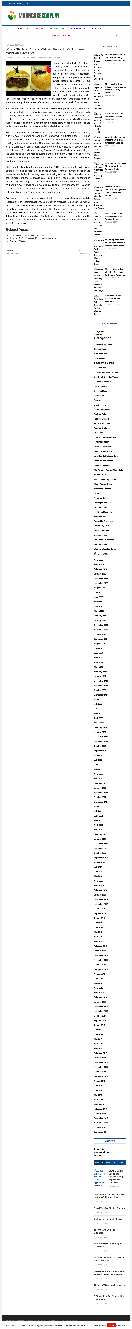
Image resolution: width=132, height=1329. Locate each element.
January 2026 (100, 573)
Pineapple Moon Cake (104, 502)
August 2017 (99, 1025)
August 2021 (99, 806)
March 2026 (99, 564)
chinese (26, 58)
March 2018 (99, 992)
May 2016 (98, 1094)
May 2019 (98, 932)
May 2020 (98, 876)
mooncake (52, 58)
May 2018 (98, 983)
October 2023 (100, 690)
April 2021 (98, 825)
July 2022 (98, 759)
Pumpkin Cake (100, 507)
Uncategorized (100, 535)
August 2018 (99, 973)
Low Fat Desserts (102, 465)
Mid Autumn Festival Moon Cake (108, 470)
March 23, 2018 (13, 58)
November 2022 (101, 741)
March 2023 (99, 722)
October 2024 (100, 634)
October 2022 (100, 746)
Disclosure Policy (102, 1151)
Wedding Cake (100, 544)
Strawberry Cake (101, 525)
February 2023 (100, 727)
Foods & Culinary (102, 428)
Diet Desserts (100, 404)
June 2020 (98, 871)
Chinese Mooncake (102, 381)
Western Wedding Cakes (105, 549)
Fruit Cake (98, 432)
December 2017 (101, 1006)
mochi (46, 58)
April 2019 (98, 936)
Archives (98, 334)
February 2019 (100, 946)
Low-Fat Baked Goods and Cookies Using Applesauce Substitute (115, 1177)
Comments (110, 1162)
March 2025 (99, 611)
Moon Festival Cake (103, 483)
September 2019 (101, 913)
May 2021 (98, 820)
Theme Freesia (42, 1320)
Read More (121, 1325)
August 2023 (99, 699)
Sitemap (97, 1154)
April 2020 (98, 880)
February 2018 (100, 997)
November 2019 (101, 904)
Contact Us (99, 1148)
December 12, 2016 (101, 1201)
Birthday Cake (100, 353)
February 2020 (100, 890)
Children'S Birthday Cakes (106, 376)
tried (58, 58)
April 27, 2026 (114, 1187)
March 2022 (99, 778)
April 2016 (98, 1099)
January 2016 (100, 1113)
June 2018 (98, 978)
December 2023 (101, 680)
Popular (99, 1162)
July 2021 (98, 811)
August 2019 (99, 918)
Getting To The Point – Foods (108, 1219)
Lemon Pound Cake (103, 451)
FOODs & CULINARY (61, 35)
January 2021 (100, 838)
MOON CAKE (96, 29)
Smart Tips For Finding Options (109, 1208)
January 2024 (100, 676)
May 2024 (98, 657)
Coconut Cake (100, 386)
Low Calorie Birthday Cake (106, 456)
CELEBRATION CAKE (35, 29)
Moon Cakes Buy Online (105, 479)
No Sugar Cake (101, 497)
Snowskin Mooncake (103, 521)
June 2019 (98, 927)
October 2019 (100, 908)
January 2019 (100, 950)
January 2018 (100, 1001)
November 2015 (101, 1122)
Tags (121, 1162)
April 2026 (98, 559)
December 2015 (101, 1118)
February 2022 (100, 783)
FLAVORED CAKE (58, 29)
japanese (39, 58)
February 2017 (100, 1053)
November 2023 (101, 685)
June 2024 (98, 652)
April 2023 (98, 718)
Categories (99, 331)
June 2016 (98, 1090)
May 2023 (98, 713)
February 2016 (100, 1108)
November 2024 (101, 629)
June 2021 (98, 815)
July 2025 (98, 592)
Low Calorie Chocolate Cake (106, 460)
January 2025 (100, 620)
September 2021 (101, 801)
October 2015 (100, 1127)
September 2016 (101, 1076)
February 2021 (100, 834)
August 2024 (99, 643)
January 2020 (100, 894)
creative (32, 58)
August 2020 (99, 862)
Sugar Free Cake (101, 530)
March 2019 (99, 941)
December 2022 (101, 736)
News (96, 493)
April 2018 (98, 987)
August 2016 (99, 1080)
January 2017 (100, 1057)
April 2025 (98, 606)
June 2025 (98, 597)
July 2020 (98, 866)
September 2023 (101, 694)
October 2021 (100, 797)
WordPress (52, 1320)
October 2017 (100, 1015)
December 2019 (101, 899)
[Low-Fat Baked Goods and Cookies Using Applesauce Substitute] (100, 1170)
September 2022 (101, 750)
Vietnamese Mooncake (104, 539)
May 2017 (98, 1039)
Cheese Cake (100, 367)
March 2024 (99, 666)
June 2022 (98, 764)
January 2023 (100, 732)
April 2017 (98, 1043)
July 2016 (98, 1085)
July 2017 (98, 1029)
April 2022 (98, 773)
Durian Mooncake (102, 409)
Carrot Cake (99, 358)
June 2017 (98, 1034)
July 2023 (98, 704)
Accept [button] (111, 1325)
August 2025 (99, 587)
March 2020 (99, 885)
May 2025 (98, 601)
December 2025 (101, 578)
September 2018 (101, 969)
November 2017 (101, 1011)
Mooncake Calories (102, 488)
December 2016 (101, 1062)
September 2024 (101, 638)
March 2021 (99, 829)
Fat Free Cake (100, 414)
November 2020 (101, 848)
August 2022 (99, 755)
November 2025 (101, 583)
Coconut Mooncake (103, 390)
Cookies (97, 400)
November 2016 (101, 1067)
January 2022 (100, 787)
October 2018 (100, 964)
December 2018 (101, 955)
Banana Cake (100, 349)
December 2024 (101, 625)
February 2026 (100, 569)
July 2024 (98, 648)
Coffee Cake (99, 395)
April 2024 (98, 662)
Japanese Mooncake (15, 45)
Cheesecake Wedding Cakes (106, 372)
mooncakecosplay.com (16, 1320)
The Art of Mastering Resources (109, 1285)
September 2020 (101, 857)
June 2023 (98, 708)
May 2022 (98, 769)
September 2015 (101, 1132)
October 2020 (100, 852)
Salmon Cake (100, 516)
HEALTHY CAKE (78, 29)
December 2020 (101, 843)
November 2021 (101, 792)
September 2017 (101, 1020)
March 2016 (99, 1104)
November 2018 (101, 959)
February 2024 (100, 671)
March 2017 (99, 1048)
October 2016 (100, 1071)
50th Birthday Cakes (103, 344)
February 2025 (100, 615)
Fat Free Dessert (101, 418)
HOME (20, 29)
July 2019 (98, 922)
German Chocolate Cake (105, 437)
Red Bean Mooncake (103, 511)
